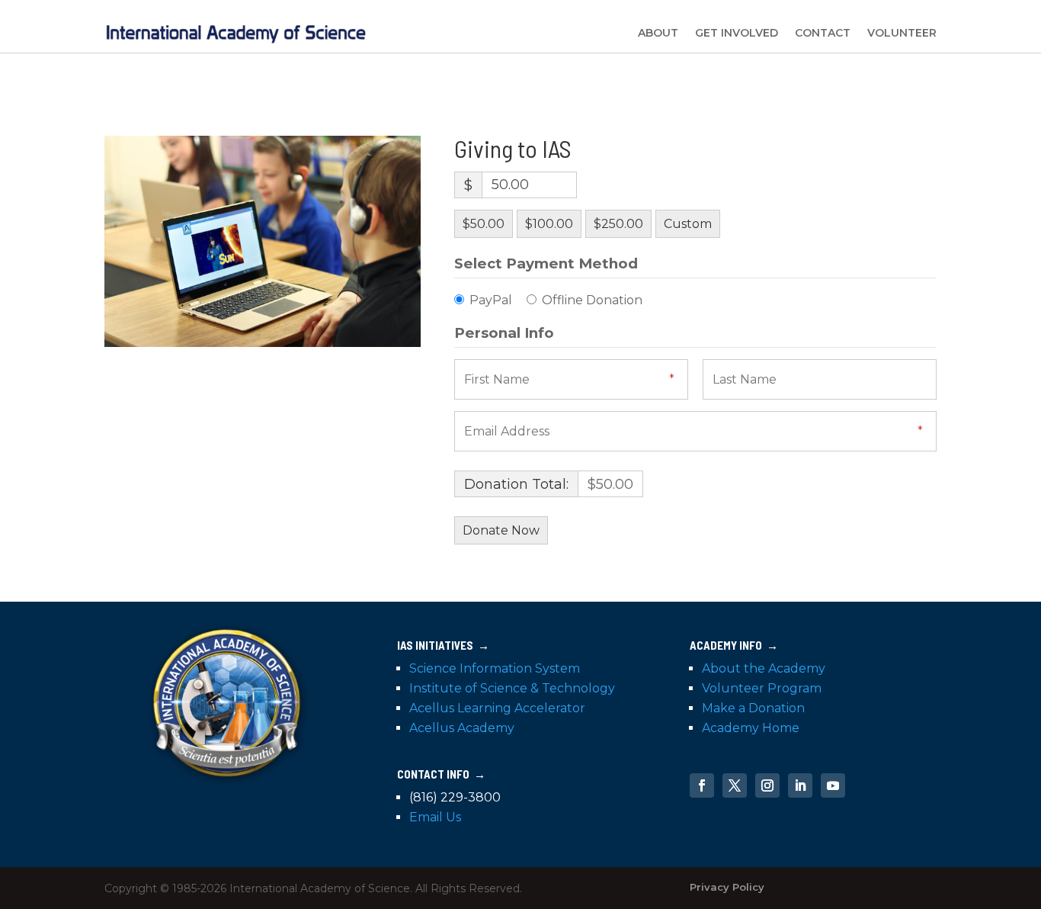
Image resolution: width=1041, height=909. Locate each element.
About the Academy (763, 668)
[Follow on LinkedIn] (800, 785)
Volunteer (902, 33)
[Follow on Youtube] (833, 785)
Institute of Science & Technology (512, 688)
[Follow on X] (734, 785)
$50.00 (483, 224)
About (658, 33)
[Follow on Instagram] (767, 785)
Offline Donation (592, 300)
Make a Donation (753, 708)
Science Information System (494, 668)
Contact (822, 33)
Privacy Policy (727, 887)
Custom (688, 224)
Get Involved (736, 33)
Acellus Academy (461, 728)
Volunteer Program (762, 688)
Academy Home (750, 728)
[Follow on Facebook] (702, 785)
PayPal (490, 300)
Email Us (435, 817)
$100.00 (549, 224)
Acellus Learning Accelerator (497, 708)
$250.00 (618, 224)
